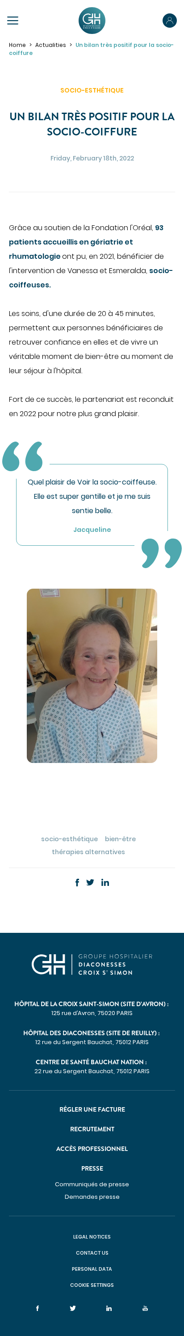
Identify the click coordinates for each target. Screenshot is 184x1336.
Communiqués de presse (92, 1184)
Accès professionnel (92, 1148)
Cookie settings (92, 1285)
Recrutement (92, 1129)
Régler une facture (92, 1109)
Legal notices (92, 1236)
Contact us (92, 1252)
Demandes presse (92, 1197)
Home (17, 45)
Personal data (92, 1269)
